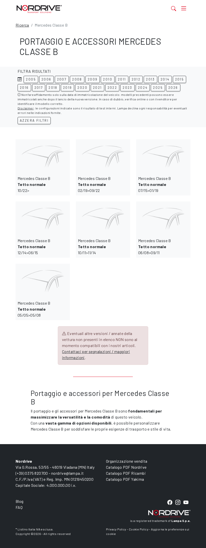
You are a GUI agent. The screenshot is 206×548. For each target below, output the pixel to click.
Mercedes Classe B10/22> (34, 184)
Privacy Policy (116, 529)
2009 (93, 79)
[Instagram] (177, 502)
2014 (165, 79)
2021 (97, 88)
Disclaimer (26, 108)
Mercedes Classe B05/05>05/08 (34, 309)
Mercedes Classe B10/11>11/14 (94, 246)
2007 (62, 79)
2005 (31, 79)
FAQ (19, 507)
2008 (77, 79)
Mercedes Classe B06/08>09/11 (154, 246)
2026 (173, 88)
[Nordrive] (78, 9)
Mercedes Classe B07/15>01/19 (154, 184)
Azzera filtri (34, 120)
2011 (122, 79)
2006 (46, 79)
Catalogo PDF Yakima (125, 479)
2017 (38, 88)
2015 (179, 79)
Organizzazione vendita (126, 461)
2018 (53, 88)
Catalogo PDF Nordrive (126, 467)
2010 (107, 79)
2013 (150, 79)
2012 (136, 79)
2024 (143, 88)
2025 (158, 88)
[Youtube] (185, 502)
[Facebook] (169, 502)
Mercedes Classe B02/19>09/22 (94, 184)
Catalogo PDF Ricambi (126, 473)
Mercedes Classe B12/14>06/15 (34, 246)
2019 (67, 88)
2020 (82, 88)
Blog (20, 501)
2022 (112, 88)
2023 (127, 88)
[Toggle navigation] (183, 8)
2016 (24, 88)
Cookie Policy (138, 529)
